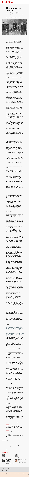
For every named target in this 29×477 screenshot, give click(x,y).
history (8, 449)
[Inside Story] (8, 2)
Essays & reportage (9, 5)
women (10, 449)
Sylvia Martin (8, 17)
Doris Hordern (11, 146)
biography (5, 449)
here (15, 470)
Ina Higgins (20, 261)
